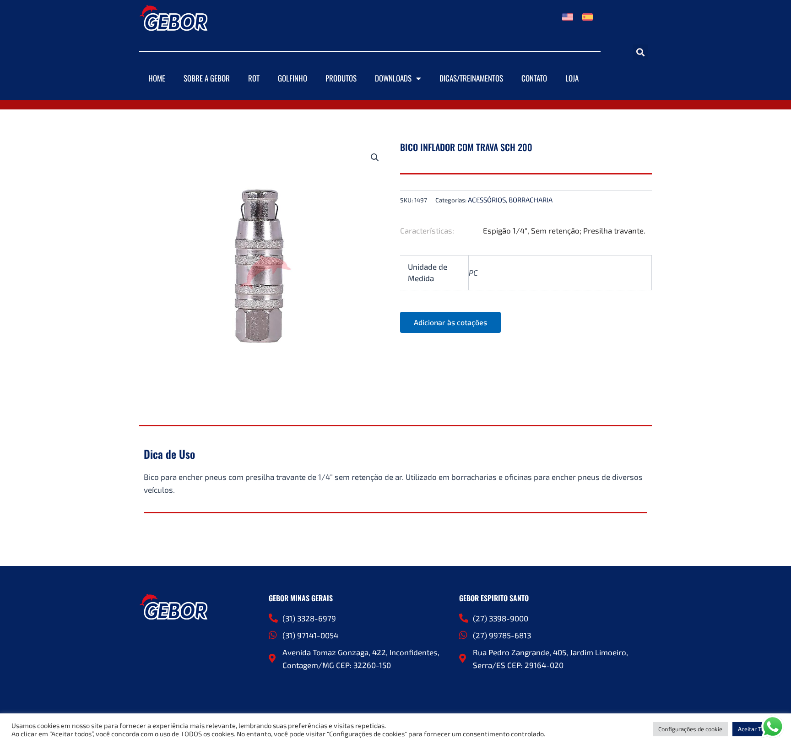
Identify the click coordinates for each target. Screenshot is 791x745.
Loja (572, 78)
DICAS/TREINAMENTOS (471, 78)
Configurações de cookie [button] (690, 729)
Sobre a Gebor (207, 78)
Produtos (341, 78)
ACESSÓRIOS (487, 200)
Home (156, 78)
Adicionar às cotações (450, 322)
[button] (640, 52)
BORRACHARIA (531, 200)
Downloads (393, 78)
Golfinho (292, 78)
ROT (254, 78)
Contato (534, 78)
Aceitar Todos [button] (756, 729)
